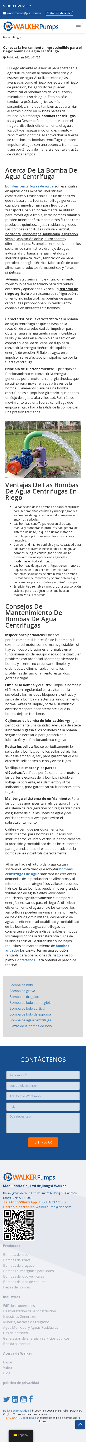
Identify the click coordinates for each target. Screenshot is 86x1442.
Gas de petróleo (15, 1333)
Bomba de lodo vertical (27, 1008)
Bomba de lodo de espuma (30, 1014)
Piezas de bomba (16, 1287)
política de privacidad (21, 1382)
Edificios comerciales (19, 1305)
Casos (8, 1362)
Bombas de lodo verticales (23, 1276)
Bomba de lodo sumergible (30, 1002)
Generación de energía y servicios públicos (36, 1338)
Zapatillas (19, 1418)
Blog (16, 37)
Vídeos (8, 1367)
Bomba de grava (22, 990)
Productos (11, 1245)
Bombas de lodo (15, 1254)
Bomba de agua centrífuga (30, 1020)
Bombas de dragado (19, 1265)
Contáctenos (25, 960)
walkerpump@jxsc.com (53, 1207)
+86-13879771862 (18, 6)
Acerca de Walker (17, 1353)
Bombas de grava (16, 1260)
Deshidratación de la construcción (29, 1311)
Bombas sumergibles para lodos (28, 1271)
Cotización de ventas (59, 13)
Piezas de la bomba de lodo (30, 1026)
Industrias (11, 1297)
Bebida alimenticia (17, 1343)
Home (6, 37)
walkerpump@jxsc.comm (24, 13)
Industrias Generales (19, 1316)
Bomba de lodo (21, 985)
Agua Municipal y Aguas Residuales (30, 1327)
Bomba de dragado (24, 996)
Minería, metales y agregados (26, 1322)
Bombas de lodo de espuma (24, 1281)
